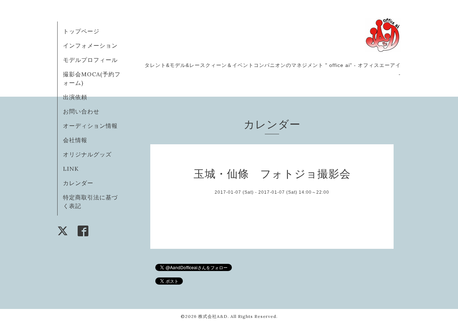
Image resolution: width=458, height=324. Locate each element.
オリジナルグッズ (87, 154)
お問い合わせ (81, 111)
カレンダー (78, 183)
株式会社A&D (213, 316)
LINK (71, 168)
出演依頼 (75, 97)
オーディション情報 (90, 125)
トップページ (81, 31)
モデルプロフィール (90, 59)
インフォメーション (90, 45)
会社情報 (75, 140)
